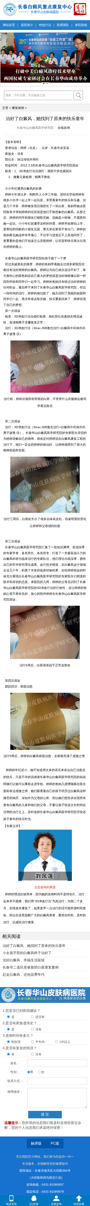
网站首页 (9, 25)
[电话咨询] (11, 1198)
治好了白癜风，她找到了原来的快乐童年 (34, 946)
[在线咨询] (56, 1198)
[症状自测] (79, 1198)
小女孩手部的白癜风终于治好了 (27, 953)
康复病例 (18, 108)
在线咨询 (64, 127)
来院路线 (81, 25)
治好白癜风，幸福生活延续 (24, 960)
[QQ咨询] (33, 1198)
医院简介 (27, 25)
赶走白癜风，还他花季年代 (24, 974)
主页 (5, 108)
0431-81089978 (53, 1191)
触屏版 (36, 1143)
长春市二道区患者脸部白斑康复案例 (31, 967)
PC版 (55, 1143)
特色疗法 (45, 25)
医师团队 (63, 25)
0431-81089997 (53, 1184)
